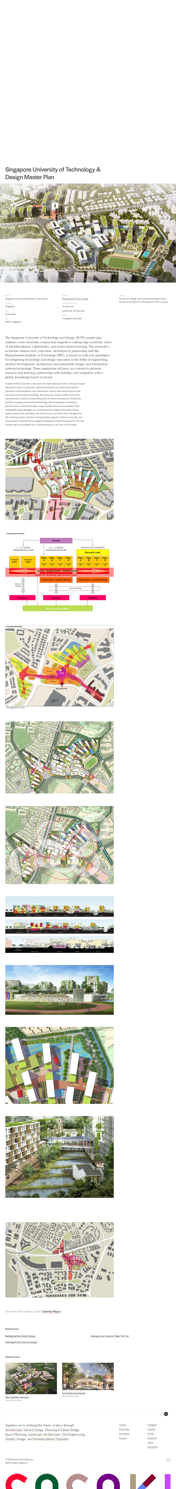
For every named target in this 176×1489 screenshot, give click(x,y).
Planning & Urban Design (62, 1430)
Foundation (124, 1433)
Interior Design (33, 1430)
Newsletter (153, 1446)
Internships (124, 1429)
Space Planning (15, 1434)
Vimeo (150, 1442)
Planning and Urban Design (75, 298)
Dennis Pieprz (52, 1311)
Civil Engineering (73, 1434)
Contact (123, 1438)
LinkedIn (151, 1429)
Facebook (152, 1438)
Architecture (13, 1430)
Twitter (151, 1433)
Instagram (152, 1424)
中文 (168, 1459)
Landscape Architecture (44, 1434)
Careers (122, 1424)
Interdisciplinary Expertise (51, 1439)
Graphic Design (15, 1439)
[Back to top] (166, 1414)
